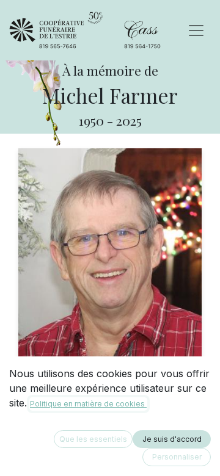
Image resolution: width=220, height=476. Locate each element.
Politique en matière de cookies (88, 403)
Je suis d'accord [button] (172, 439)
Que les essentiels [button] (93, 439)
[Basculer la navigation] (196, 30)
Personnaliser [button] (177, 456)
